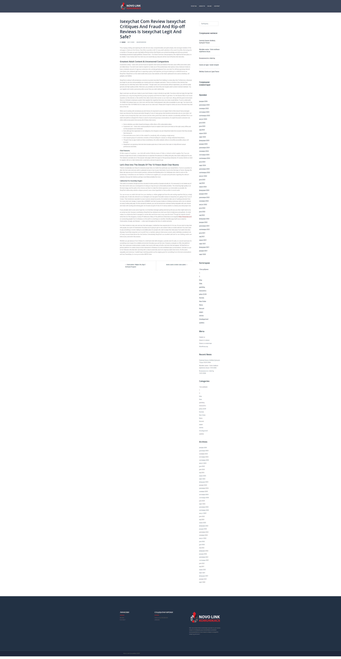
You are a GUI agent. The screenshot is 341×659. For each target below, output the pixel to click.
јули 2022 (202, 208)
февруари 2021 (204, 247)
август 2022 (203, 204)
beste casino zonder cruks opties (176, 264)
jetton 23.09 (202, 294)
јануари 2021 (203, 251)
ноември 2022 (204, 201)
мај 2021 (202, 236)
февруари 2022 (204, 219)
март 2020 (202, 254)
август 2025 (203, 119)
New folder (202, 301)
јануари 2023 (203, 194)
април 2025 (203, 133)
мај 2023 (202, 183)
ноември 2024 (204, 151)
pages (201, 312)
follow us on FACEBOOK (161, 617)
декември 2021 (204, 226)
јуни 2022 (202, 211)
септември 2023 (204, 172)
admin (123, 42)
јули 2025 (202, 123)
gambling (202, 287)
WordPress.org (203, 346)
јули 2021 (202, 233)
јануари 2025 (203, 144)
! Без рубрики (203, 269)
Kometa (201, 298)
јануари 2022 (203, 222)
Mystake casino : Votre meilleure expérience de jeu (209, 50)
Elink (200, 283)
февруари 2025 (204, 140)
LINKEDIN (157, 620)
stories (201, 315)
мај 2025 (202, 130)
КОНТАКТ (217, 6)
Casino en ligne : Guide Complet (209, 65)
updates (201, 323)
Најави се (202, 337)
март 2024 (202, 165)
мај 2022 (202, 215)
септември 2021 (204, 229)
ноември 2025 (204, 108)
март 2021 (202, 244)
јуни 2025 (202, 126)
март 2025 (202, 137)
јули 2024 (202, 162)
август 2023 (203, 176)
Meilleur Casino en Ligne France (209, 71)
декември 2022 (204, 197)
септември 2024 (204, 158)
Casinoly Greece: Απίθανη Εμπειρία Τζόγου (207, 42)
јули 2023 (202, 179)
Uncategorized (141, 42)
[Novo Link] (131, 6)
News (201, 305)
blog (200, 280)
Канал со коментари (205, 343)
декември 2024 (204, 147)
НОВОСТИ (202, 6)
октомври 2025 (204, 112)
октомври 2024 (204, 155)
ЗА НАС (209, 6)
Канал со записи (204, 340)
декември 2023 (204, 169)
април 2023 (203, 187)
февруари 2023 (204, 190)
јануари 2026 (203, 101)
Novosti (201, 308)
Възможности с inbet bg (207, 58)
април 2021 (203, 240)
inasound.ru (202, 291)
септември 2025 (204, 115)
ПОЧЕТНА (194, 6)
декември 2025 (204, 105)
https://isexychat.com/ (185, 216)
